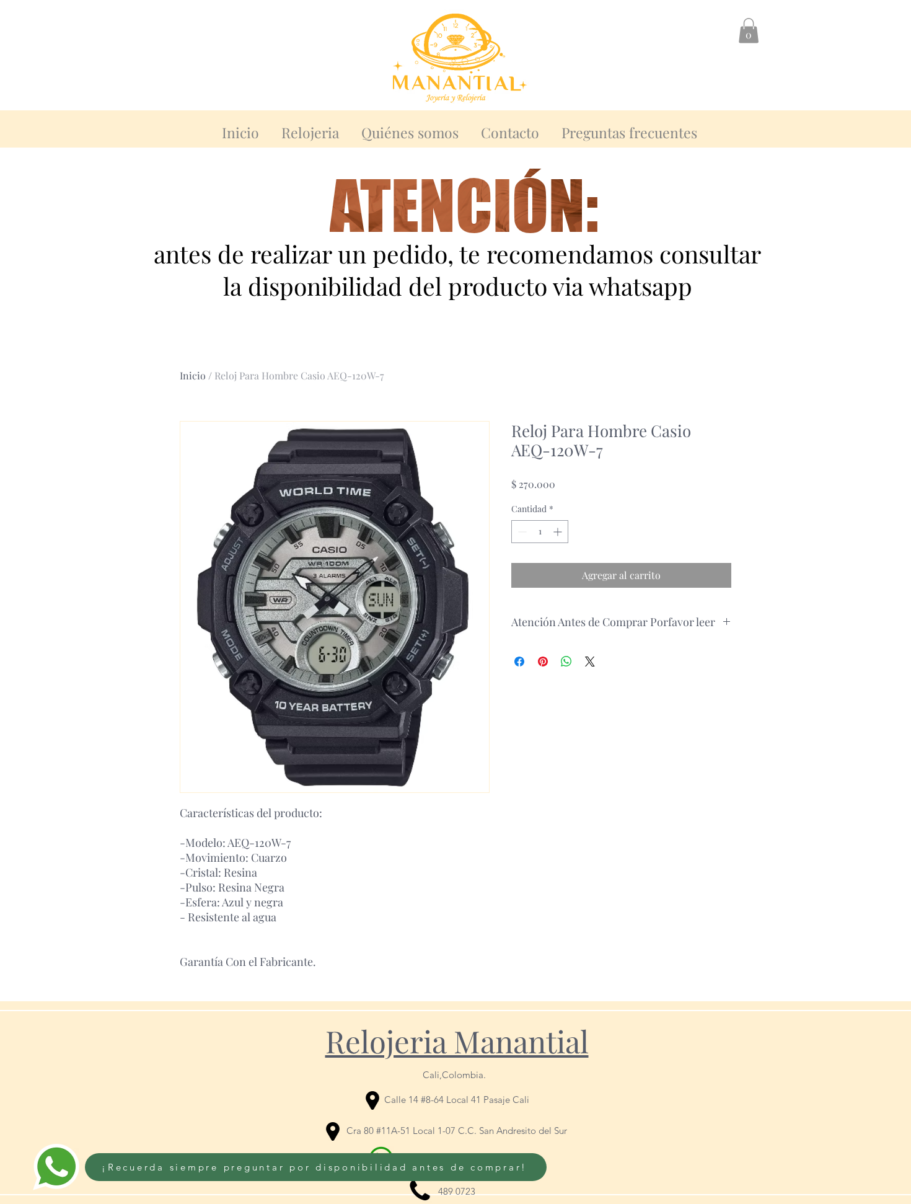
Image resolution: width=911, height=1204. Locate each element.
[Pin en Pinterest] (542, 661)
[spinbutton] (540, 531)
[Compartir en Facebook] (519, 661)
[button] (748, 30)
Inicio (193, 375)
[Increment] (558, 531)
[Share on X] (590, 661)
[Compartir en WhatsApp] (566, 661)
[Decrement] (521, 531)
